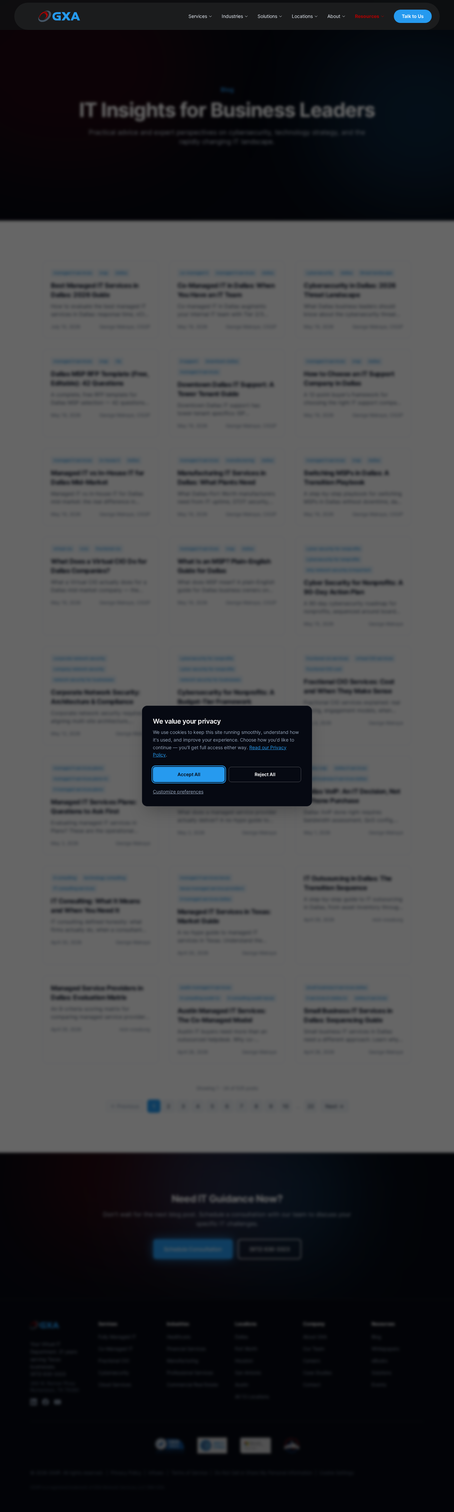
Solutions (267, 16)
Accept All (188, 774)
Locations (302, 16)
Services (197, 16)
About (333, 16)
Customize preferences (178, 791)
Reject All (265, 774)
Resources (367, 16)
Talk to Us (413, 16)
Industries (232, 16)
